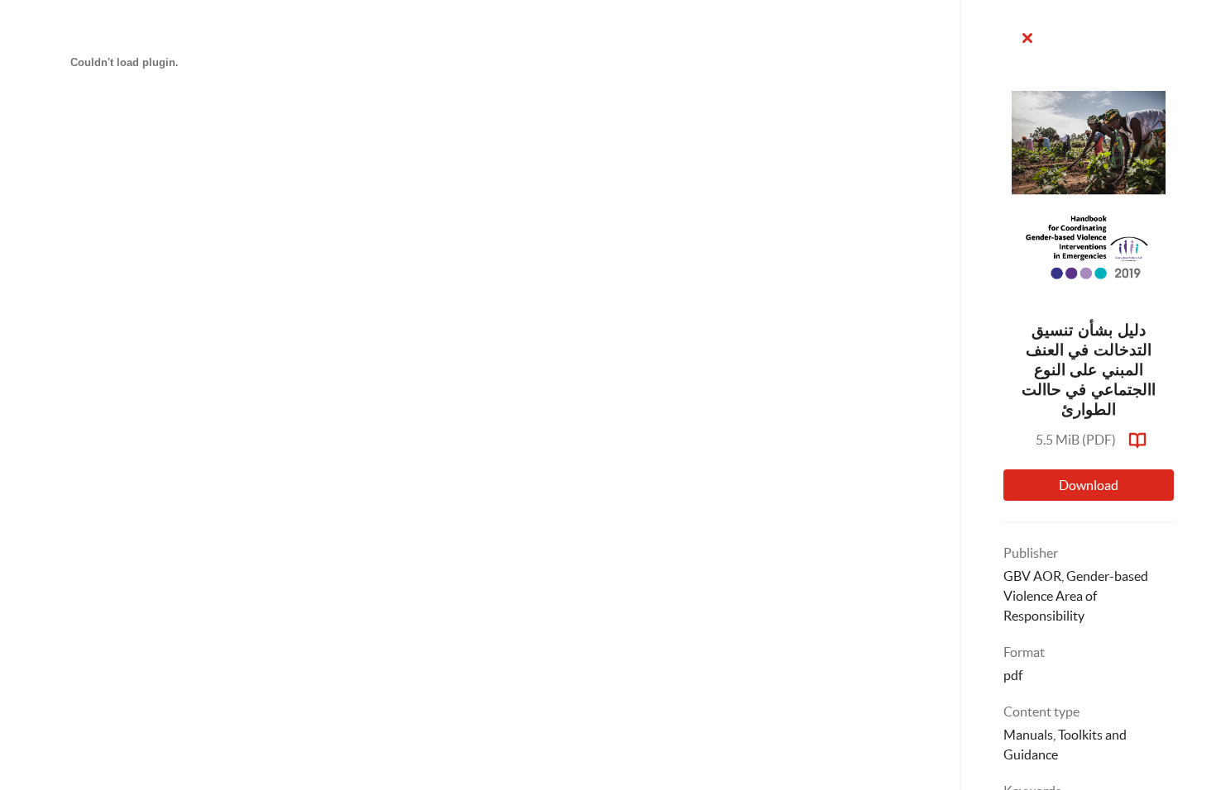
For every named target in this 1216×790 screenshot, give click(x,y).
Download (1088, 485)
